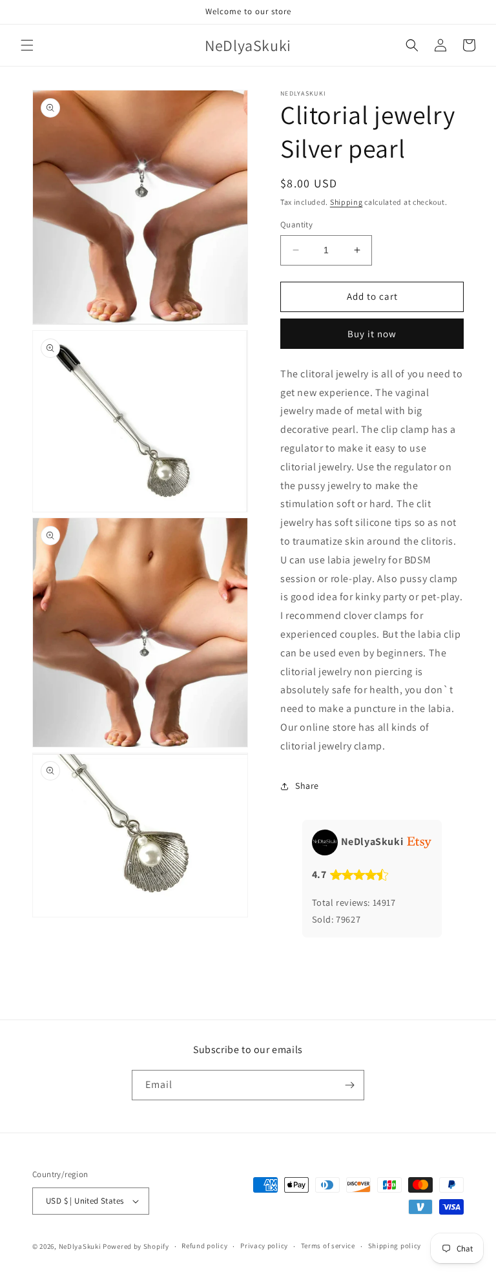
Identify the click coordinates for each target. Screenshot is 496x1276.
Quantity (296, 224)
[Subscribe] (349, 1085)
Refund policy (204, 1245)
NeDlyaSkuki (80, 1246)
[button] (27, 45)
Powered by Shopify (136, 1246)
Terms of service (328, 1245)
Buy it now (372, 334)
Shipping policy (395, 1245)
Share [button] (307, 785)
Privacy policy (264, 1245)
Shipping (346, 202)
